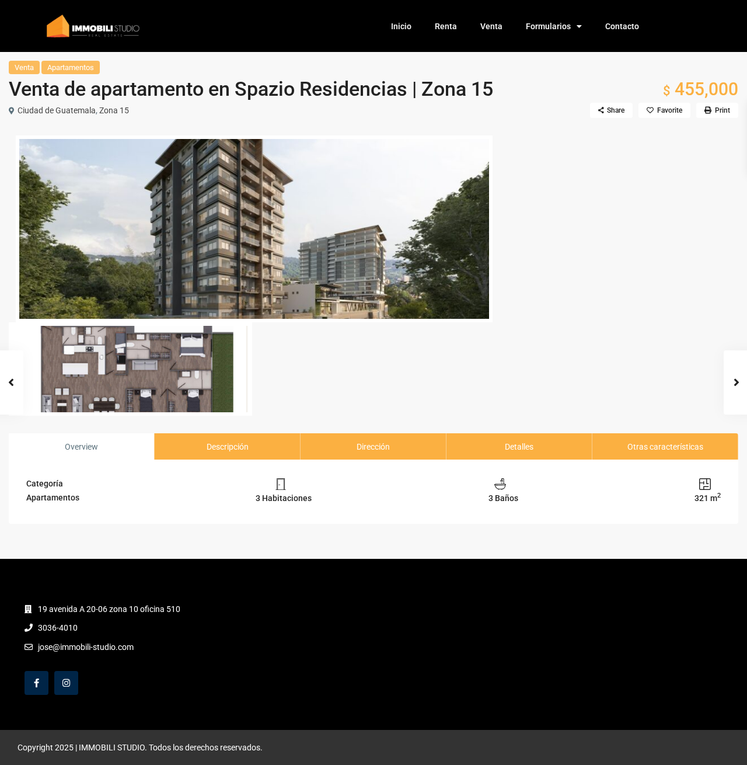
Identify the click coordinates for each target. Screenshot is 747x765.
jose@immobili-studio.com (86, 647)
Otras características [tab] (665, 446)
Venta (491, 26)
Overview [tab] (81, 446)
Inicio (401, 26)
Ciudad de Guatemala (57, 110)
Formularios (548, 26)
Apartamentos (70, 67)
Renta (446, 26)
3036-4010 (58, 627)
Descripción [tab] (228, 446)
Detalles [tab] (519, 446)
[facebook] (36, 683)
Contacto (622, 26)
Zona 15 (114, 110)
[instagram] (66, 683)
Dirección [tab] (373, 446)
